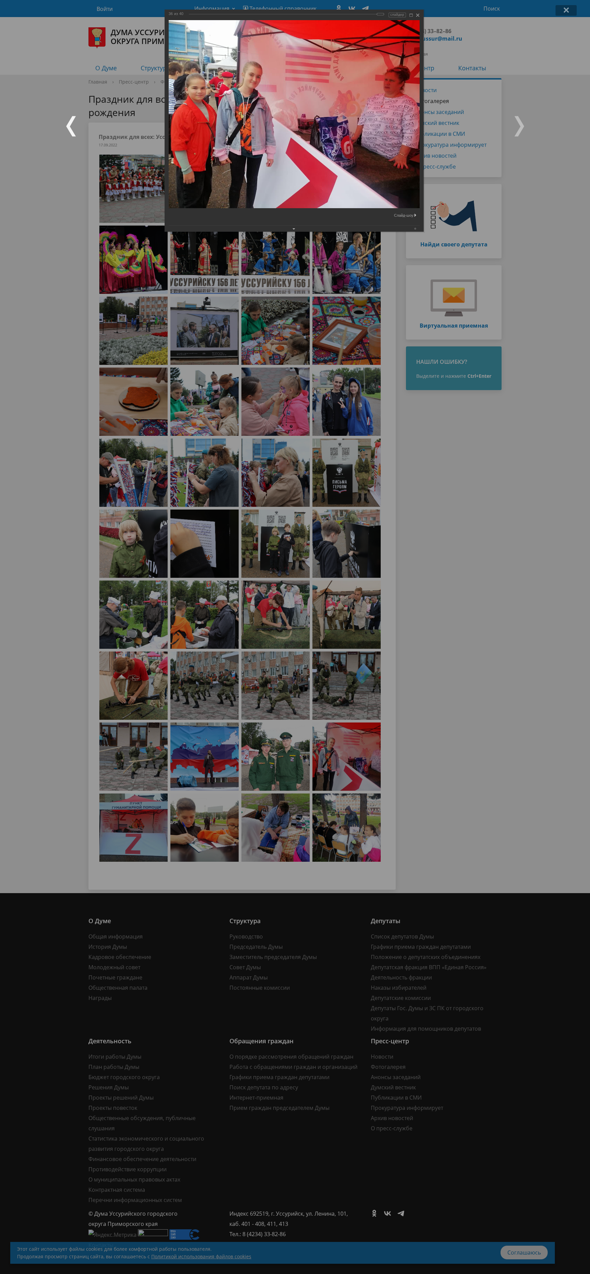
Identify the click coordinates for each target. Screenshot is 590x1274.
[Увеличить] (411, 15)
